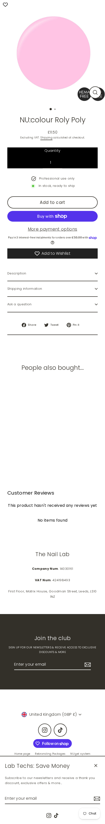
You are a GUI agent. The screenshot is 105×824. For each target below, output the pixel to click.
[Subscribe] (96, 798)
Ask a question (19, 304)
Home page (22, 754)
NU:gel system (80, 754)
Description (16, 273)
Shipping (46, 137)
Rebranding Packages (50, 754)
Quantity (52, 150)
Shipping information (24, 289)
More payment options (52, 229)
